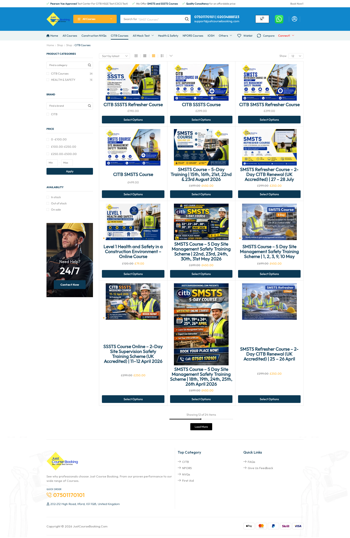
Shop (60, 45)
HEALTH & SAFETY (71, 79)
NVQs (186, 474)
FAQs (251, 462)
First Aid (188, 480)
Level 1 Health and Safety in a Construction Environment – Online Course (133, 251)
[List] (162, 56)
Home (50, 45)
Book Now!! (297, 3)
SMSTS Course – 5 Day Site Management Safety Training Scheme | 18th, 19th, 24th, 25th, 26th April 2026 (201, 376)
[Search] (186, 19)
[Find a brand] (89, 105)
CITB (54, 114)
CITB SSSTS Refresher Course (133, 104)
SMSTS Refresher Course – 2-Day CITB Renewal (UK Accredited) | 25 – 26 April (269, 354)
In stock (56, 197)
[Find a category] (89, 65)
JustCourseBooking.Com (90, 526)
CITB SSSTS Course (201, 104)
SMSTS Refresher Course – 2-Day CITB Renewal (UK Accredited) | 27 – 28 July (269, 174)
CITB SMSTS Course (133, 174)
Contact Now (69, 284)
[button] (294, 19)
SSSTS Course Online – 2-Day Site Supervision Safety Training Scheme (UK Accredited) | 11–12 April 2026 (133, 353)
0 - (59, 139)
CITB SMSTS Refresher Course (269, 104)
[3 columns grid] (144, 56)
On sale (56, 209)
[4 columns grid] (153, 56)
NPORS (187, 468)
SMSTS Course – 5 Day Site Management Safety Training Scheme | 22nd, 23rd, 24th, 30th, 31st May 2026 (201, 251)
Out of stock (59, 203)
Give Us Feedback (260, 468)
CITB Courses (71, 73)
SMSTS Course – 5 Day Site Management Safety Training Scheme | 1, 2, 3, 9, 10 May (269, 251)
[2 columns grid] (136, 56)
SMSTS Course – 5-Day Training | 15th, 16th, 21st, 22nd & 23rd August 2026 (201, 174)
